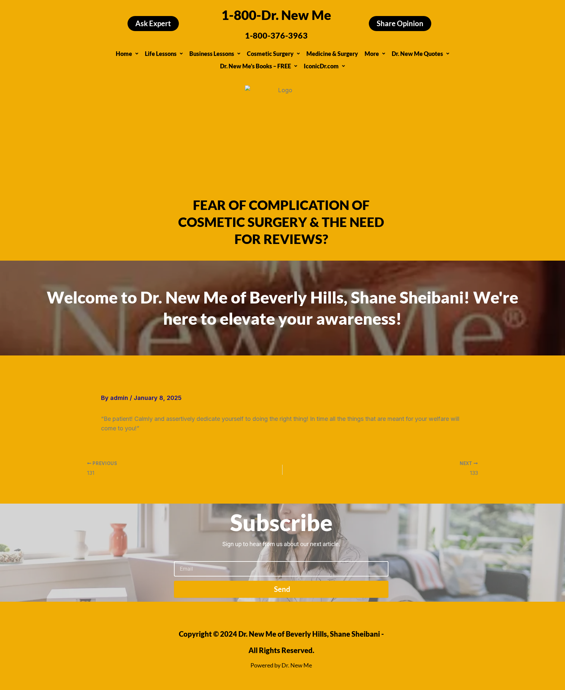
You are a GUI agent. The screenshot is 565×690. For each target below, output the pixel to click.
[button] (127, 53)
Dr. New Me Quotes (417, 53)
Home (124, 53)
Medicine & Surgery (332, 53)
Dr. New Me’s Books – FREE (255, 66)
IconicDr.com (321, 66)
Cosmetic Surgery (270, 53)
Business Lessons (211, 53)
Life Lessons (161, 53)
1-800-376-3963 (276, 35)
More (372, 53)
